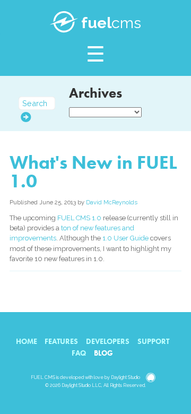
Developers (107, 341)
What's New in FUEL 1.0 (93, 171)
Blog (103, 353)
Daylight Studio (125, 377)
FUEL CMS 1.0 (79, 218)
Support (153, 341)
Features (61, 341)
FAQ (79, 353)
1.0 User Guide (125, 238)
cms (111, 23)
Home (26, 341)
